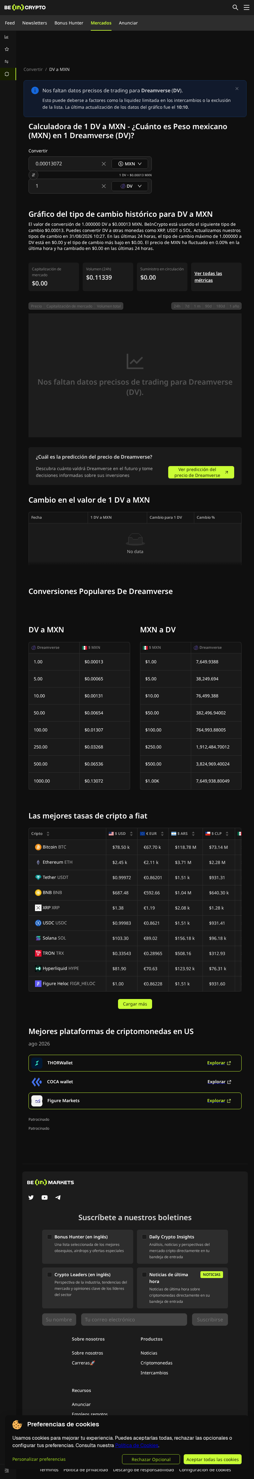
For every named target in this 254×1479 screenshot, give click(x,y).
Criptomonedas (157, 1363)
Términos (49, 1469)
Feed (10, 23)
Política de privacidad (86, 1469)
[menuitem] (8, 37)
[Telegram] (58, 1198)
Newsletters (34, 23)
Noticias (149, 1353)
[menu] (8, 55)
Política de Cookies (136, 1445)
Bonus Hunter (69, 23)
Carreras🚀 (83, 1363)
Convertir (33, 69)
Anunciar (128, 23)
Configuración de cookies (205, 1469)
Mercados (101, 23)
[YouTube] (44, 1198)
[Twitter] (31, 1198)
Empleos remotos (90, 1414)
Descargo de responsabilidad (143, 1469)
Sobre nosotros (87, 1353)
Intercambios (154, 1373)
